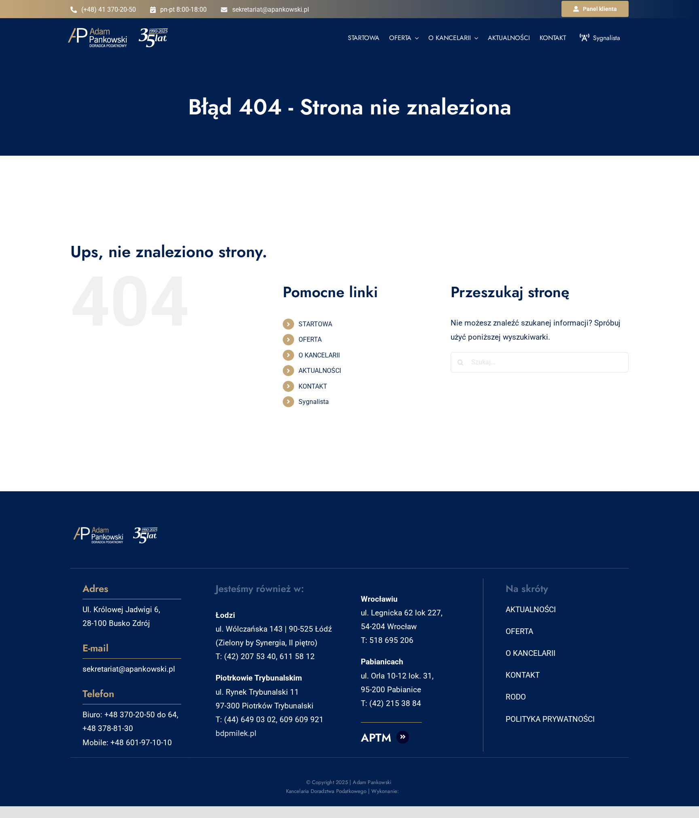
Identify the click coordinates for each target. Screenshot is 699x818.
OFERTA (310, 339)
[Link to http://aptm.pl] (402, 737)
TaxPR (407, 791)
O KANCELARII (319, 355)
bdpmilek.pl (236, 733)
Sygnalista (314, 402)
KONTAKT (313, 386)
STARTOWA (315, 324)
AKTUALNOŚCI (320, 370)
